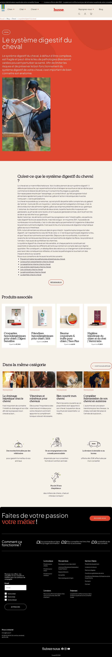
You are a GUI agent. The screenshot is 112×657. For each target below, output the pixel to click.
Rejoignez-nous (100, 518)
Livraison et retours (91, 567)
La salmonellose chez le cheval (33, 272)
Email (7, 583)
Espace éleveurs (63, 572)
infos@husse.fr (6, 633)
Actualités (61, 575)
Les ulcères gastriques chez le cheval (35, 267)
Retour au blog (56, 282)
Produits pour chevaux (48, 574)
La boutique (48, 561)
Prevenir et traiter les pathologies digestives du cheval (42, 259)
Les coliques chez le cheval (31, 269)
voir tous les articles (101, 365)
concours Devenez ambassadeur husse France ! (68, 568)
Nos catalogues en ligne (65, 578)
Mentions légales (90, 570)
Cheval (6, 32)
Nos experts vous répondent (67, 564)
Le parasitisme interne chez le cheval (35, 264)
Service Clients (90, 561)
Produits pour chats (48, 569)
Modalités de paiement (92, 564)
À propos (88, 581)
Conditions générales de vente (94, 573)
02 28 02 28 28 (6, 635)
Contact (87, 584)
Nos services (63, 561)
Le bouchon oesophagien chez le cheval (37, 261)
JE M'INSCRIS (15, 607)
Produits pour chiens (48, 565)
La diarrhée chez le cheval (30, 274)
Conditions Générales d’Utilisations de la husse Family (97, 577)
